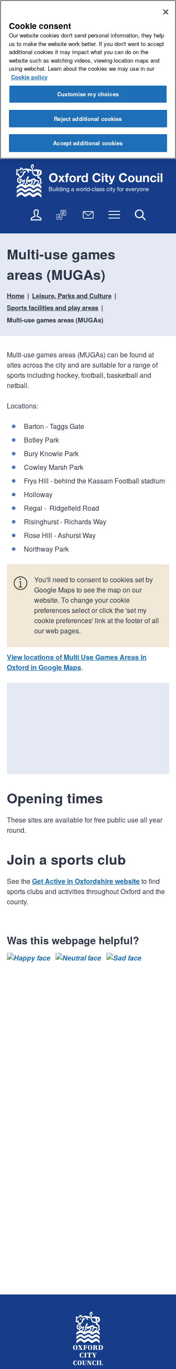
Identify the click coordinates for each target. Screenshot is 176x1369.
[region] (88, 79)
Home (15, 295)
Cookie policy (29, 77)
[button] (28, 958)
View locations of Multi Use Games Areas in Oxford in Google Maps (77, 662)
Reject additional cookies (88, 119)
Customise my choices (88, 94)
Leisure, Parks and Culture (71, 295)
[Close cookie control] (165, 12)
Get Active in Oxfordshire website (86, 881)
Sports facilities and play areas (52, 307)
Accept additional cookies (88, 143)
